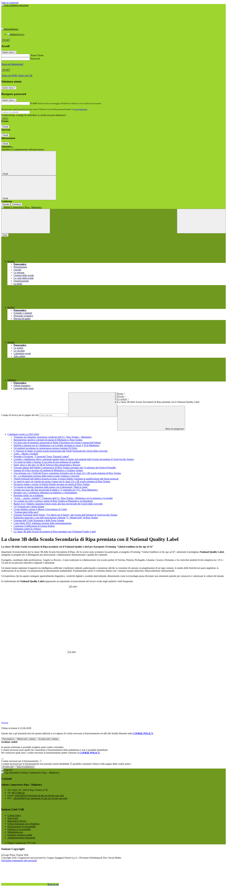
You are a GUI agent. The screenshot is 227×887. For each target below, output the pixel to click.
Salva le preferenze (25, 767)
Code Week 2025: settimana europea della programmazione (42, 523)
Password (35, 58)
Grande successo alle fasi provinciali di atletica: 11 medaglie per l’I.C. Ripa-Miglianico (56, 490)
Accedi (5, 40)
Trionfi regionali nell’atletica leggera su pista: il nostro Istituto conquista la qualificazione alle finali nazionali (66, 478)
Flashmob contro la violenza (27, 528)
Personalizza (8, 739)
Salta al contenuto (10, 2)
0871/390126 (18, 792)
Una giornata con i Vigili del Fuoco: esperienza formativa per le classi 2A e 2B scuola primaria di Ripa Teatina (67, 473)
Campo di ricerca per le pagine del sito (20, 415)
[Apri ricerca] (201, 221)
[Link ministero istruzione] (15, 5)
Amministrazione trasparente (21, 837)
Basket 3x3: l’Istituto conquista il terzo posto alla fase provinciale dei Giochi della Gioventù (58, 503)
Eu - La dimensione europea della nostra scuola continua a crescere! (47, 476)
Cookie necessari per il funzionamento (20, 761)
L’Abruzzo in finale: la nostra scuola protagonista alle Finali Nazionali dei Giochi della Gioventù (60, 451)
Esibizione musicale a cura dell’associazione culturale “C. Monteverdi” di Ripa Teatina (56, 517)
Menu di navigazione (174, 429)
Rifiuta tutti (26, 739)
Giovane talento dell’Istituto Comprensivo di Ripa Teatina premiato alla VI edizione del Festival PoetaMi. (65, 467)
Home (120, 393)
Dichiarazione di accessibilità (21, 826)
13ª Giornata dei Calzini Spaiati (29, 506)
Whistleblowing (15, 832)
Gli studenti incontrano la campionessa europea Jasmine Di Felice (45, 448)
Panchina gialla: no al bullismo (28, 495)
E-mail (33, 103)
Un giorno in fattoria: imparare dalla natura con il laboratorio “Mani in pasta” (51, 487)
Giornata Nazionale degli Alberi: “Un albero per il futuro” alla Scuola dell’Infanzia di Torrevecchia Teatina (65, 515)
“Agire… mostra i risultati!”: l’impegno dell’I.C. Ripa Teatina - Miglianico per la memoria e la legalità (63, 498)
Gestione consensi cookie (19, 835)
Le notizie (122, 399)
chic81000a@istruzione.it (39, 795)
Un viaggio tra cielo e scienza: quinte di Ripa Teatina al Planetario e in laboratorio (53, 501)
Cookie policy (14, 815)
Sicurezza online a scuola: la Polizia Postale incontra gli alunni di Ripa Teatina (52, 484)
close (4, 235)
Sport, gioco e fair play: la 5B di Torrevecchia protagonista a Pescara (47, 465)
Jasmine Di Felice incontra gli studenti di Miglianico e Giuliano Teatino (48, 470)
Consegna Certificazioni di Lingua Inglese (34, 526)
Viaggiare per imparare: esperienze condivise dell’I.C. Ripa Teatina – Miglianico (53, 437)
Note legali (12, 818)
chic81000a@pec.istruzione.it (40, 798)
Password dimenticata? (12, 64)
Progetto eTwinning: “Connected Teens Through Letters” (41, 456)
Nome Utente (37, 55)
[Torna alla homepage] (113, 207)
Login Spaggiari (80, 109)
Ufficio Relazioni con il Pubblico (23, 823)
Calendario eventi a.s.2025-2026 (23, 434)
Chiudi (5, 127)
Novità (120, 396)
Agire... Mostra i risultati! (26, 453)
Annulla (5, 204)
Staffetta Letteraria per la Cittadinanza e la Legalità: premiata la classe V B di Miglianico (56, 445)
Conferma (16, 204)
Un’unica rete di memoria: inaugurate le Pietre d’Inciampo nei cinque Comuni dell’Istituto (57, 442)
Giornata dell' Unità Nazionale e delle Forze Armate (39, 520)
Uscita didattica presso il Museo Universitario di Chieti (40, 509)
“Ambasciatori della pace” (26, 512)
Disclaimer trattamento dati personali (19, 860)
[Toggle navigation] (25, 221)
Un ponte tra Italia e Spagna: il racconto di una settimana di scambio (47, 462)
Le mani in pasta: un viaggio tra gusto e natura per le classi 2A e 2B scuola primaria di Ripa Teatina (62, 481)
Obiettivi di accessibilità (19, 829)
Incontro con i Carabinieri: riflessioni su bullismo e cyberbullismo (45, 492)
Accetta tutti (48, 739)
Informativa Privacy (17, 821)
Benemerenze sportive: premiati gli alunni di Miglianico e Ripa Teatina (48, 439)
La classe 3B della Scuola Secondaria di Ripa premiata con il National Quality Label (55, 531)
